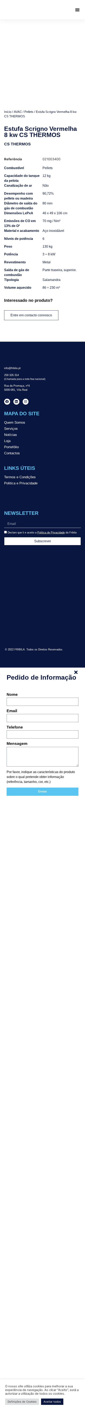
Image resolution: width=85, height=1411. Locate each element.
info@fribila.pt (12, 368)
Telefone (15, 727)
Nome (12, 695)
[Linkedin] (16, 402)
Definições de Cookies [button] (22, 1401)
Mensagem (17, 744)
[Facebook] (7, 402)
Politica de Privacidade (51, 532)
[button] (77, 10)
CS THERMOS (17, 144)
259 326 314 (11, 375)
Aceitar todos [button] (52, 1401)
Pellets (28, 111)
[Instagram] (26, 402)
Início (7, 111)
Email (12, 711)
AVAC (18, 111)
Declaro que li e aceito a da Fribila (42, 532)
